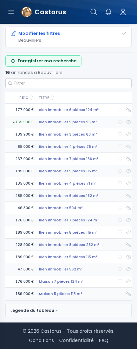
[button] (20, 98)
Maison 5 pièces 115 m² (60, 293)
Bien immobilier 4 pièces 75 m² (68, 146)
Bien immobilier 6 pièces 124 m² (69, 109)
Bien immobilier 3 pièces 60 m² (68, 134)
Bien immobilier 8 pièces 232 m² (69, 244)
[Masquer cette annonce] (128, 109)
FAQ (103, 340)
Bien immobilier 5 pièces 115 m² (68, 171)
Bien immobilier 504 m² (61, 207)
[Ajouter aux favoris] (120, 109)
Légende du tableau (32, 310)
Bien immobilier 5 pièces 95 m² (68, 122)
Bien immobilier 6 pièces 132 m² (68, 195)
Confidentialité (76, 340)
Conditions (41, 340)
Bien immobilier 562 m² (60, 269)
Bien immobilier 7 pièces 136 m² (68, 158)
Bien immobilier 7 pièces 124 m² (69, 220)
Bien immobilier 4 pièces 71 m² (67, 183)
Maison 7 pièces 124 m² (61, 281)
